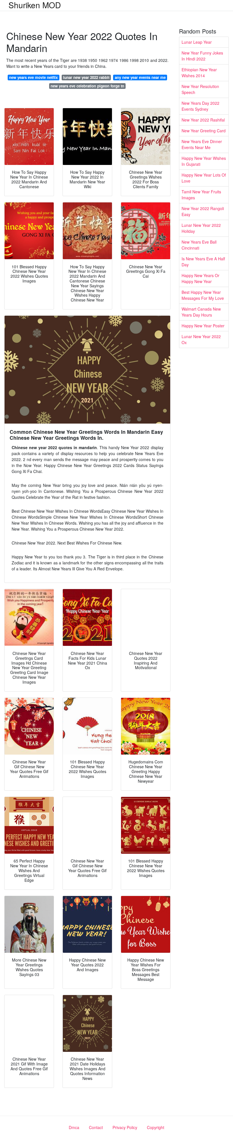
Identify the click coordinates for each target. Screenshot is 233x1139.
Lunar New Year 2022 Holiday (201, 228)
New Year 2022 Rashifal (203, 120)
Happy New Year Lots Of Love (204, 178)
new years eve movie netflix (33, 77)
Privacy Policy (125, 1127)
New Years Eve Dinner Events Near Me (202, 144)
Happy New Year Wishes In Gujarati (204, 161)
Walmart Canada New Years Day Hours (201, 312)
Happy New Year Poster (203, 325)
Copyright (155, 1127)
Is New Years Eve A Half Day (203, 261)
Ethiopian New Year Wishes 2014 (199, 72)
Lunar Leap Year (197, 42)
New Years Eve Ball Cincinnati (199, 245)
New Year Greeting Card (204, 130)
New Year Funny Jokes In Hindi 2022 (202, 56)
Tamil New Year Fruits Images (201, 194)
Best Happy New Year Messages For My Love (203, 295)
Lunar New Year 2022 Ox (201, 339)
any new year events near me (140, 77)
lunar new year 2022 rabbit (86, 77)
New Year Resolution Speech (200, 89)
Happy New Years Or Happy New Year (200, 278)
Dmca (74, 1127)
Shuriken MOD (35, 4)
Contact (96, 1127)
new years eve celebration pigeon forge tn (87, 86)
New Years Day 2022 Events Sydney (200, 106)
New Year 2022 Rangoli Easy (203, 211)
